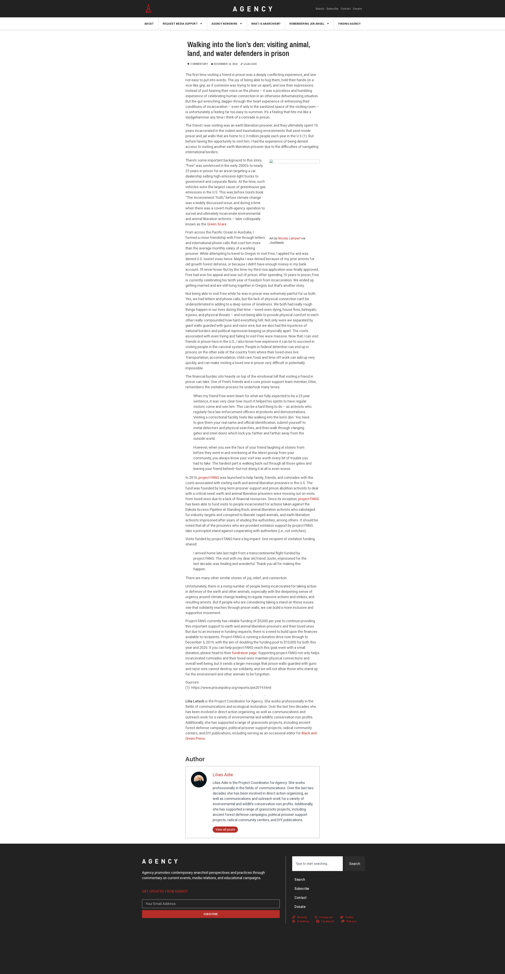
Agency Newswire (224, 23)
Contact (346, 8)
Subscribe (332, 8)
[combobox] (317, 863)
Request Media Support (180, 23)
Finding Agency (349, 23)
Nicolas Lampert (289, 238)
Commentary (199, 64)
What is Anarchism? (266, 23)
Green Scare (216, 224)
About (149, 23)
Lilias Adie (223, 774)
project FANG (208, 477)
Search (320, 8)
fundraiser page (244, 653)
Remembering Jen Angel (306, 23)
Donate (357, 8)
